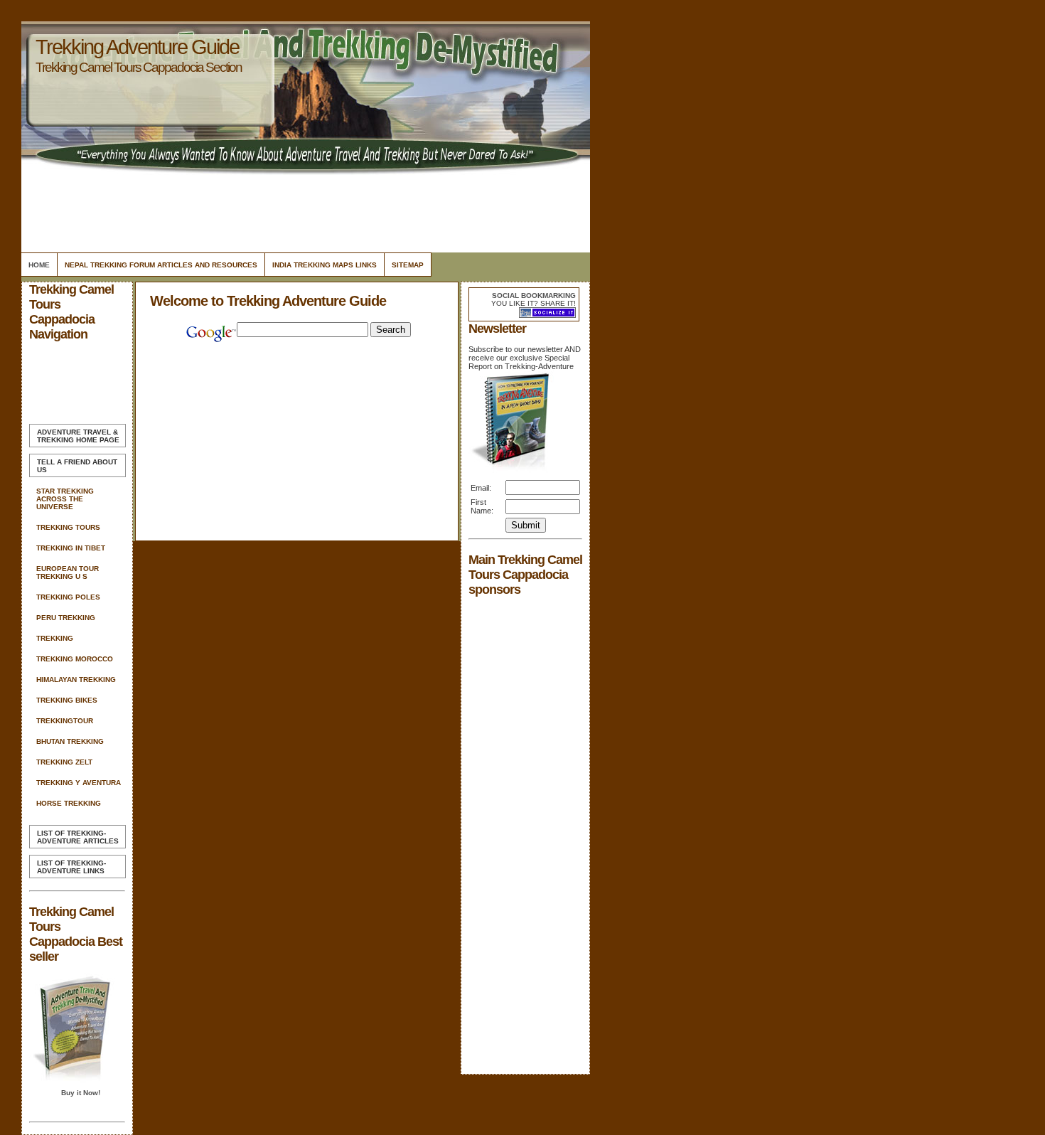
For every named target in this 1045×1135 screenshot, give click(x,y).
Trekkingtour (64, 721)
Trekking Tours (68, 527)
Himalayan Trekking (76, 679)
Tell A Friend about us (77, 466)
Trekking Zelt (64, 762)
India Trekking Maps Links (324, 265)
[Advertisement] (303, 210)
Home (39, 265)
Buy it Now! (80, 1093)
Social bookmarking (534, 295)
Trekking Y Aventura (78, 783)
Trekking (54, 638)
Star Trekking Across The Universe (65, 499)
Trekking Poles (68, 597)
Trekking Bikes (66, 700)
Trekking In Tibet (70, 548)
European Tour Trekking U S (67, 572)
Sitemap (408, 265)
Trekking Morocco (74, 659)
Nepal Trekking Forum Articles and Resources (161, 265)
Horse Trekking (68, 803)
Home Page (78, 436)
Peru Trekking (65, 618)
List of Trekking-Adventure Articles (78, 837)
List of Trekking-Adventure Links (71, 867)
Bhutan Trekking (70, 741)
